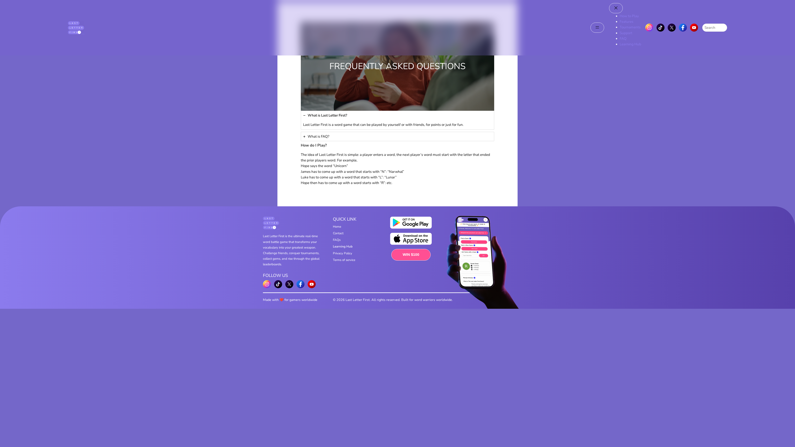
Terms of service (344, 260)
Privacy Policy (342, 253)
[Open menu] (597, 28)
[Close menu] (616, 8)
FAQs (337, 240)
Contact (338, 233)
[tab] (397, 120)
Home (337, 227)
